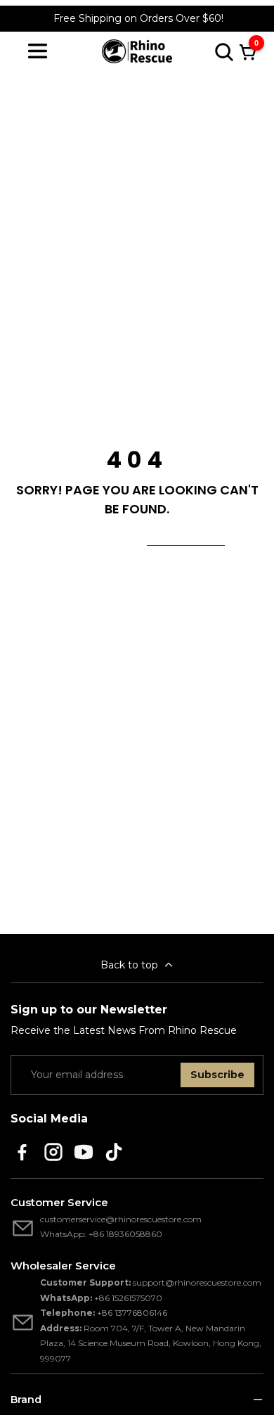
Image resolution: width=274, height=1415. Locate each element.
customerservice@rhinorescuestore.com (121, 1219)
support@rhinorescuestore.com (197, 1282)
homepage (185, 537)
